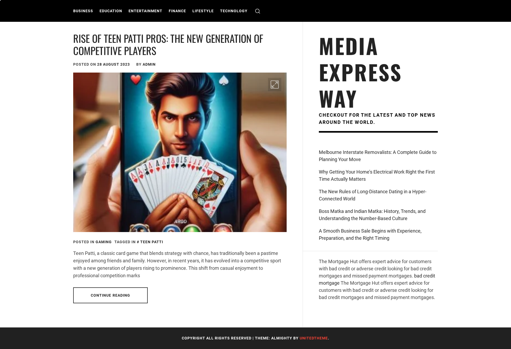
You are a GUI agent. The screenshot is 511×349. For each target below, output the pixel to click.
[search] (257, 11)
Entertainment (145, 11)
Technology (234, 11)
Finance (177, 11)
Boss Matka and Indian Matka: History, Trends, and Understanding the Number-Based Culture (372, 214)
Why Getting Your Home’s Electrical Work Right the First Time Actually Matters (377, 175)
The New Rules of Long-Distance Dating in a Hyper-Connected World (372, 195)
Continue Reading (110, 295)
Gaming (104, 242)
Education (111, 11)
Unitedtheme (314, 338)
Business (83, 11)
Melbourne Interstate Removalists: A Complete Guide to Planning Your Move (377, 155)
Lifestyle (203, 11)
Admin (149, 64)
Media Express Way (360, 72)
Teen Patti (151, 242)
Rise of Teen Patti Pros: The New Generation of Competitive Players (168, 44)
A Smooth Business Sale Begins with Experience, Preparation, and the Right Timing (370, 234)
